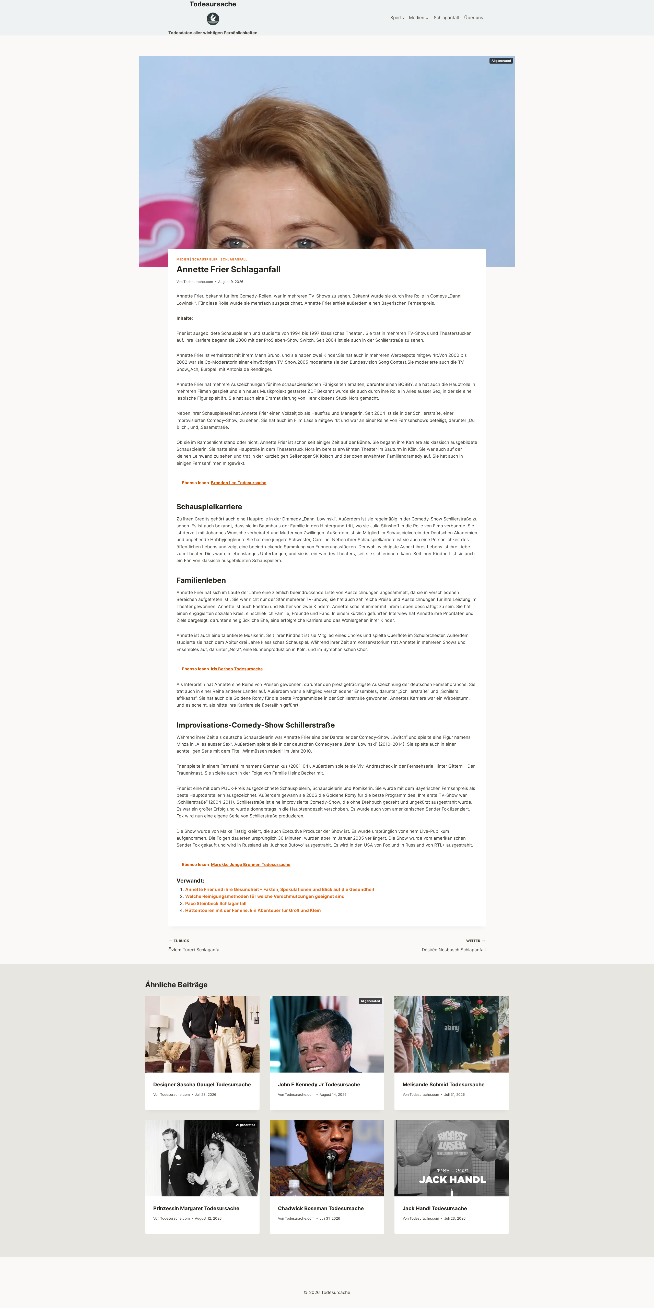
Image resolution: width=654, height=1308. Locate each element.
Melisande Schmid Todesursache (444, 1084)
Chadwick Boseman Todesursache (321, 1208)
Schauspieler (204, 259)
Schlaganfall (446, 17)
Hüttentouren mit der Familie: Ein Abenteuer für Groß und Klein (253, 910)
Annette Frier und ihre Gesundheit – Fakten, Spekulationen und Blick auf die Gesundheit (280, 889)
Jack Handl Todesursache (435, 1208)
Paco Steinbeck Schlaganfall (216, 903)
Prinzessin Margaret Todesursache (196, 1208)
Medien (183, 259)
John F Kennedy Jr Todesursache (319, 1084)
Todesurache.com (198, 282)
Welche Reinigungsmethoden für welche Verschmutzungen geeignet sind (265, 896)
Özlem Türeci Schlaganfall (194, 945)
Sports (397, 17)
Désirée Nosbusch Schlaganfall (454, 945)
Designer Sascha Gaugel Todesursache (202, 1084)
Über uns (473, 17)
